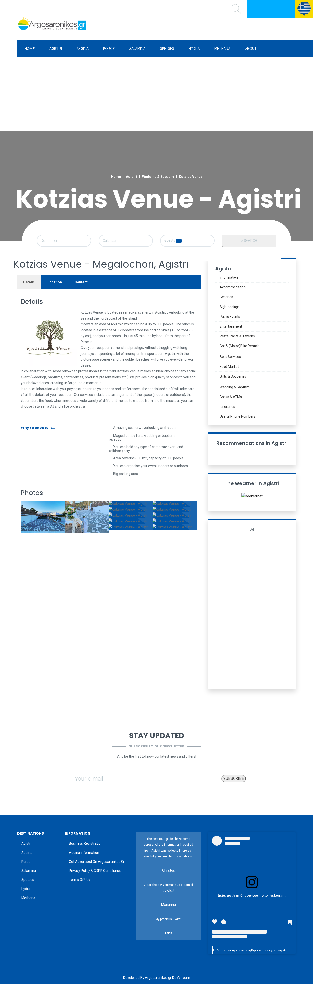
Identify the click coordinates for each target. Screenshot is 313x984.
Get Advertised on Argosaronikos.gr (96, 862)
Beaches (226, 297)
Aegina (26, 852)
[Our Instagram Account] (266, 8)
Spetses (27, 880)
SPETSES (167, 49)
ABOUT (251, 49)
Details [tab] (29, 282)
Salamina (28, 871)
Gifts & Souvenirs (233, 376)
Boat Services (231, 357)
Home (116, 176)
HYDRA (194, 49)
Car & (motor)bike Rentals (239, 346)
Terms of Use (79, 880)
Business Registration (85, 843)
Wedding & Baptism (158, 176)
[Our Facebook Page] (256, 8)
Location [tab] (54, 282)
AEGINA (83, 49)
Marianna (168, 905)
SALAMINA (137, 49)
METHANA (222, 49)
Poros (25, 862)
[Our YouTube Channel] (287, 8)
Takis (168, 933)
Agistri (131, 176)
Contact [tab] (81, 282)
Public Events (230, 317)
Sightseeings (230, 307)
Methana (28, 898)
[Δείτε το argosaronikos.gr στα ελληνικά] (304, 8)
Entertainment (231, 326)
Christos (168, 870)
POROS (109, 49)
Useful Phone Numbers (237, 416)
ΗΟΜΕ (29, 49)
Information (229, 277)
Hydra (25, 889)
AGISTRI (55, 49)
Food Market (229, 366)
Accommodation (233, 287)
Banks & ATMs (231, 397)
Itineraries (227, 407)
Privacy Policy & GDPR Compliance (95, 871)
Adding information (84, 852)
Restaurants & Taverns (237, 336)
